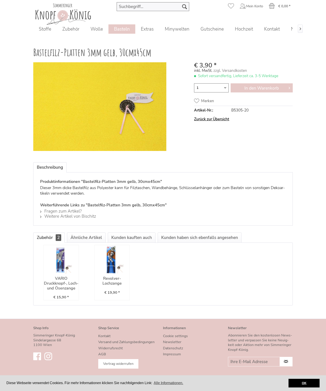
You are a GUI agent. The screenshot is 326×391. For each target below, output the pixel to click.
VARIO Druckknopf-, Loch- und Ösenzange (61, 283)
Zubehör (48, 237)
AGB (102, 354)
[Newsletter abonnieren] (286, 361)
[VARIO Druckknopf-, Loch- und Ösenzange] (61, 259)
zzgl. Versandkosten (230, 70)
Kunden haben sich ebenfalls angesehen (199, 237)
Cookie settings (175, 336)
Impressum (172, 354)
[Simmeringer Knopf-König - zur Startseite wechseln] (63, 13)
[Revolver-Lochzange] (112, 259)
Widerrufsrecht (110, 348)
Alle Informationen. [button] (168, 383)
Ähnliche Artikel (86, 237)
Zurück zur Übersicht (211, 119)
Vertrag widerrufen (118, 363)
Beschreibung (50, 167)
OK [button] (304, 383)
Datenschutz (173, 348)
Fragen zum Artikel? (62, 211)
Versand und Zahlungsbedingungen (126, 342)
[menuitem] (153, 6)
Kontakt (104, 336)
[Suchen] (184, 6)
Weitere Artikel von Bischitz (69, 216)
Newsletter (172, 342)
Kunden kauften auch (131, 237)
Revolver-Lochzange (112, 281)
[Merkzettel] (231, 6)
